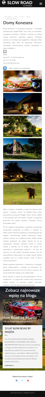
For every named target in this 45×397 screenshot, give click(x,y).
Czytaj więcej (8, 365)
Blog (6, 335)
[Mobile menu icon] (41, 4)
